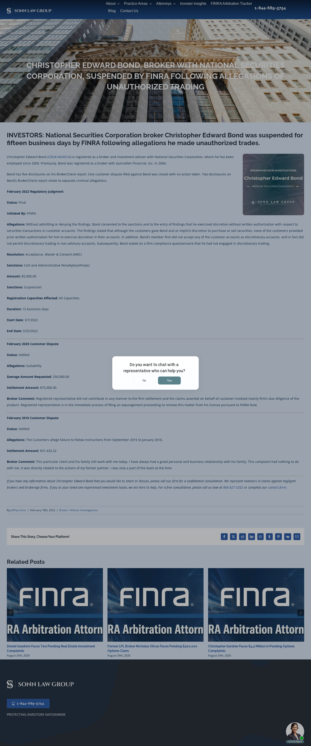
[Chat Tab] (155, 373)
